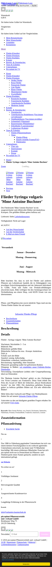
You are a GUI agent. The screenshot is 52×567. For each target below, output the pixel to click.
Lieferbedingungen (22, 263)
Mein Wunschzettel (13, 40)
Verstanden (26, 564)
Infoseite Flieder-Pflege (28, 442)
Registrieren (11, 45)
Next (8, 237)
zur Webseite (5, 508)
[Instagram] (7, 11)
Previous (9, 234)
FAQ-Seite (14, 449)
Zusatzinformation (13, 367)
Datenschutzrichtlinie (8, 560)
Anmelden (10, 42)
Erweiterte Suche (13, 475)
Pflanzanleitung (12, 369)
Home (8, 160)
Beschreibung (11, 364)
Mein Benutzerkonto (14, 38)
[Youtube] (3, 11)
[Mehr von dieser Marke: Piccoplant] (6, 284)
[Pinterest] (12, 11)
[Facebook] (10, 11)
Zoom (3, 212)
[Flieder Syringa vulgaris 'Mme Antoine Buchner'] (11, 230)
